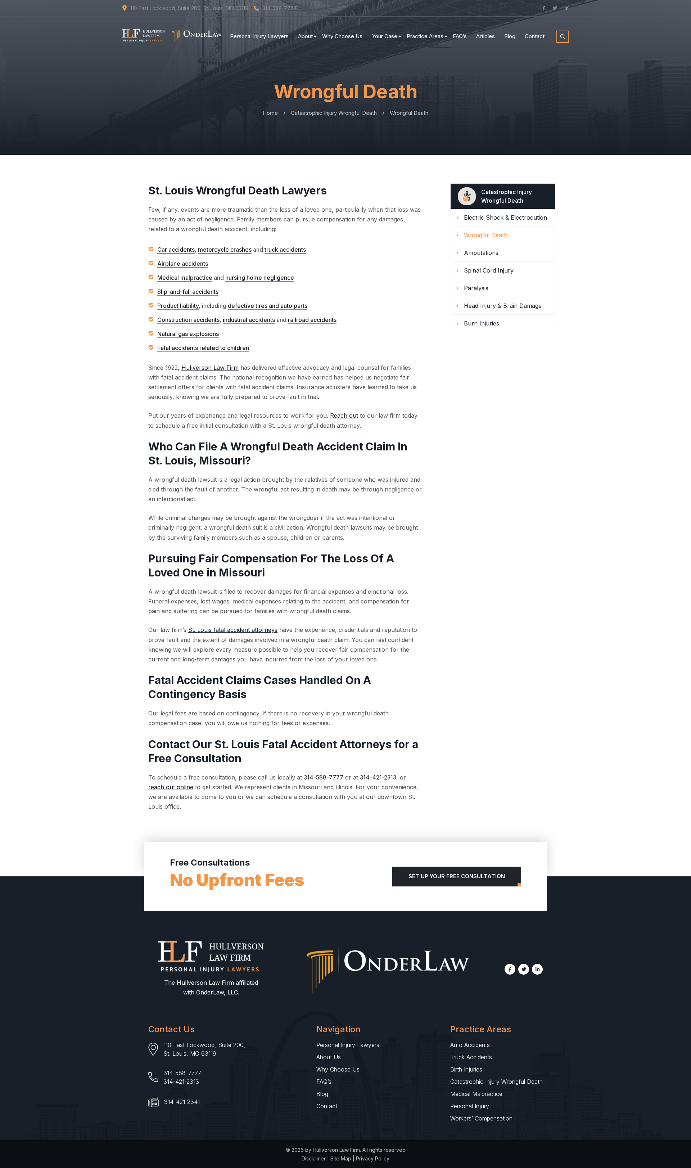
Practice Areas (425, 36)
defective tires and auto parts (267, 305)
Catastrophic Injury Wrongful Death (496, 1081)
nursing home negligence (259, 277)
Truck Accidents (471, 1057)
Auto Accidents (470, 1044)
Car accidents (176, 249)
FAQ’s (460, 36)
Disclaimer (314, 1158)
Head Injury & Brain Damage (503, 305)
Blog (509, 36)
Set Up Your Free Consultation (456, 876)
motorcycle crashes (225, 249)
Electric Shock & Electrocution (505, 217)
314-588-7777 (323, 777)
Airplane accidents (182, 263)
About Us (328, 1057)
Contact (535, 36)
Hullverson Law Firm (210, 367)
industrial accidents (249, 319)
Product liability (178, 305)
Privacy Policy (372, 1158)
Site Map (340, 1158)
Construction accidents (188, 319)
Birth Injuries (466, 1069)
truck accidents (285, 249)
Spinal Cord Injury (489, 270)
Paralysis (476, 288)
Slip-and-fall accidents (187, 291)
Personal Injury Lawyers (259, 36)
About (305, 36)
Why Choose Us (342, 36)
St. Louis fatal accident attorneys (232, 629)
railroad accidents (312, 319)
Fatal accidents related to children (203, 347)
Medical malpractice (184, 277)
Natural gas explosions (188, 333)
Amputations (481, 252)
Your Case (384, 36)
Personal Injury (469, 1106)
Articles (485, 36)
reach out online (170, 787)
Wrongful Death (485, 235)
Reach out (344, 415)
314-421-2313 (378, 777)
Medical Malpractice (476, 1093)
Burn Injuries (481, 323)
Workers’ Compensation (481, 1118)
